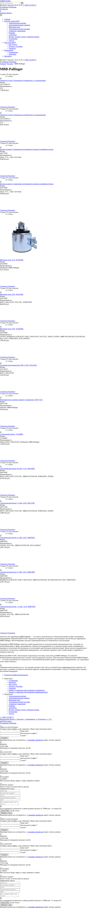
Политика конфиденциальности (16, 675)
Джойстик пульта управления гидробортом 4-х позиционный (23, 115)
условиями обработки (35, 740)
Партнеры (12, 54)
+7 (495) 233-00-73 (29, 5)
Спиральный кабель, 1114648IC (11, 434)
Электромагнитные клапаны (19, 25)
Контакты (8, 56)
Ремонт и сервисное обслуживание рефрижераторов (28, 692)
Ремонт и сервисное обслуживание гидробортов (27, 690)
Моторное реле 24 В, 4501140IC (12, 294)
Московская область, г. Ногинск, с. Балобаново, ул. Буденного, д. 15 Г (26, 719)
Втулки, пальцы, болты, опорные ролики (24, 37)
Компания (8, 50)
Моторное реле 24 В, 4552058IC (12, 329)
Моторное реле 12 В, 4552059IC (12, 260)
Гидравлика (13, 39)
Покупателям (9, 42)
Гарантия (12, 48)
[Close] (1, 725)
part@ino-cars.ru (6, 721)
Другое (11, 41)
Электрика (13, 35)
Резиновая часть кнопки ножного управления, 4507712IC (21, 400)
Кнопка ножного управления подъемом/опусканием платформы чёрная (26, 184)
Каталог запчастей (11, 21)
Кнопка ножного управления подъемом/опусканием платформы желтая (26, 149)
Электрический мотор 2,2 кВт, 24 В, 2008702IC (17, 538)
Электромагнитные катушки (19, 29)
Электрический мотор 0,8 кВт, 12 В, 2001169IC (17, 469)
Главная (7, 19)
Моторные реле (14, 27)
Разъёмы (12, 33)
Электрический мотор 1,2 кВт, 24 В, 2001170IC (17, 503)
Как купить (13, 44)
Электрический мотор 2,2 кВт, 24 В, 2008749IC (17, 572)
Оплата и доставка (15, 46)
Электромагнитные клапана (19, 698)
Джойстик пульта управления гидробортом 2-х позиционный (23, 80)
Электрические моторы (17, 23)
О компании (13, 52)
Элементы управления (17, 31)
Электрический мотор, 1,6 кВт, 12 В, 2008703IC (17, 606)
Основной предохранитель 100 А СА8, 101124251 (18, 365)
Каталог (10, 64)
